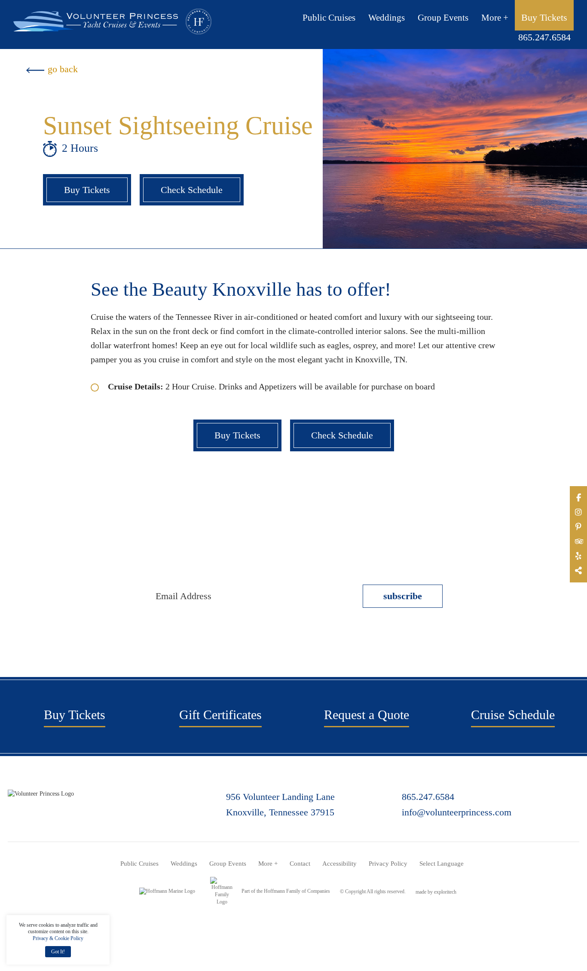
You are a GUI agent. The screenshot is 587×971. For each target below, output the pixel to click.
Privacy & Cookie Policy (58, 938)
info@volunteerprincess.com (456, 812)
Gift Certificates (220, 715)
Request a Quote (366, 715)
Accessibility (339, 863)
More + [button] (494, 18)
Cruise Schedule (513, 715)
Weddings (386, 18)
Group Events (443, 18)
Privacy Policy (388, 863)
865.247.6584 (544, 37)
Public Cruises (329, 18)
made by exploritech (436, 892)
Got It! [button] (58, 952)
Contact (300, 863)
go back (63, 69)
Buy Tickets (544, 17)
